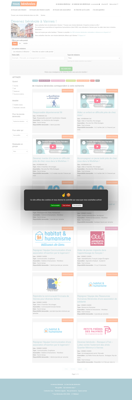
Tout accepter (55, 205)
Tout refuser (66, 205)
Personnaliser (77, 205)
